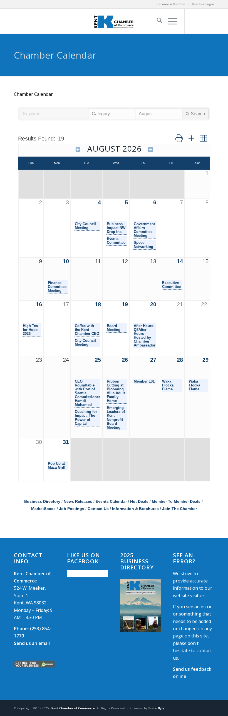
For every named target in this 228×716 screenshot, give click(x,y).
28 (180, 360)
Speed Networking (143, 244)
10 (66, 261)
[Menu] (169, 21)
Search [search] (198, 113)
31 (66, 442)
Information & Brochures (135, 509)
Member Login (203, 4)
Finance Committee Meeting (57, 287)
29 (205, 360)
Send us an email (32, 643)
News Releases (78, 501)
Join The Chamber (179, 509)
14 (180, 261)
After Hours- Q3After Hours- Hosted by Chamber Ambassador (144, 335)
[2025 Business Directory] (140, 605)
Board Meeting (113, 328)
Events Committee (116, 241)
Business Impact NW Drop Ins (116, 228)
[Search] (156, 21)
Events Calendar (111, 501)
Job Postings (71, 509)
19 (125, 304)
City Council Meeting (85, 226)
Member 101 (144, 381)
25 (98, 360)
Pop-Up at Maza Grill (56, 465)
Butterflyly (156, 708)
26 (125, 360)
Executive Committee (171, 285)
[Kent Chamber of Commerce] (114, 21)
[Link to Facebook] (193, 21)
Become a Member (171, 4)
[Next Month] (151, 149)
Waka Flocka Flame (168, 385)
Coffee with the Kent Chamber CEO (87, 330)
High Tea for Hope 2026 (30, 330)
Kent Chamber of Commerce (73, 708)
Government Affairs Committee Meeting (144, 230)
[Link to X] (201, 21)
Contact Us (98, 509)
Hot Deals (139, 501)
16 (39, 304)
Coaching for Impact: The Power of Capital (86, 417)
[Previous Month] (78, 149)
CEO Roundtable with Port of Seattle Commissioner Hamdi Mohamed (87, 393)
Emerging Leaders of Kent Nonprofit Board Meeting (116, 417)
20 (153, 304)
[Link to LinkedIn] (210, 21)
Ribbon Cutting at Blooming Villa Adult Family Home (116, 391)
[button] (179, 138)
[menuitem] (171, 4)
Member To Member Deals (176, 501)
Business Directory (42, 501)
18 (98, 304)
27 (153, 360)
